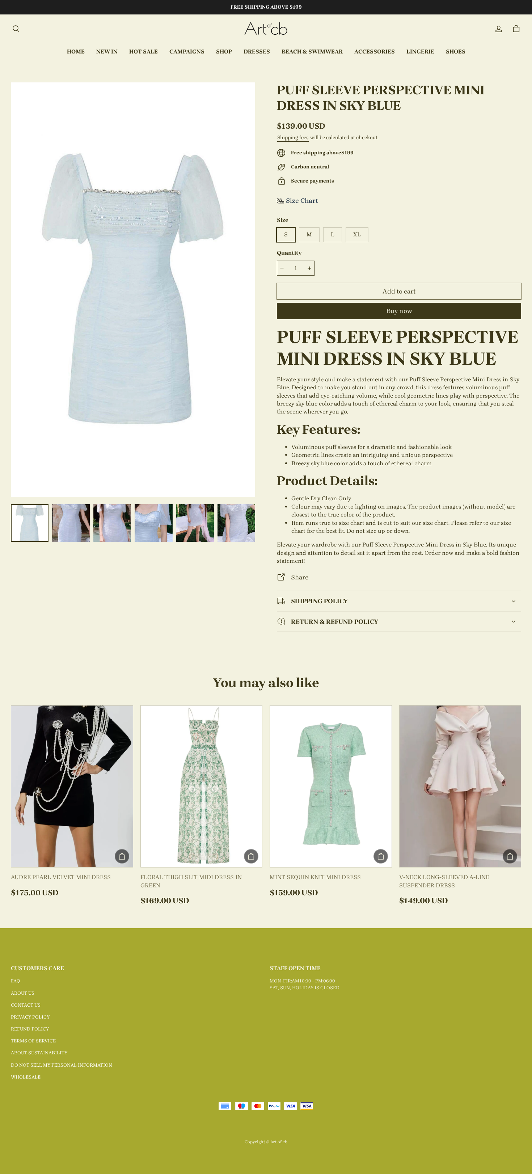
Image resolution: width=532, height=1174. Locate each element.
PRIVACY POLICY (30, 1017)
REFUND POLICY (30, 1029)
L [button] (332, 234)
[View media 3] (112, 523)
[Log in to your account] (499, 29)
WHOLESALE (26, 1077)
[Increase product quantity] (309, 268)
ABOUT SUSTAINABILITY (39, 1052)
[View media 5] (195, 523)
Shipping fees (293, 137)
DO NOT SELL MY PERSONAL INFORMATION (61, 1065)
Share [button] (299, 577)
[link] (186, 52)
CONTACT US (26, 1005)
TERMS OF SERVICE (33, 1041)
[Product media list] (133, 289)
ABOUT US (22, 993)
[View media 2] (71, 523)
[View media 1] (29, 523)
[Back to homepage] (266, 28)
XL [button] (357, 234)
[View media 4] (153, 523)
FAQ (15, 981)
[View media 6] (236, 523)
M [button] (309, 234)
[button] (16, 29)
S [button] (286, 234)
